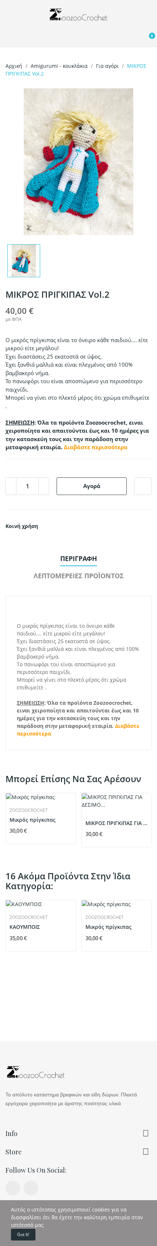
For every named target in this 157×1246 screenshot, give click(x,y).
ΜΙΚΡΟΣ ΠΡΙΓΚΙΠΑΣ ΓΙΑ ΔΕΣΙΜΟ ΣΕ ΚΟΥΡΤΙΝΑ (116, 823)
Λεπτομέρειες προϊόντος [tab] (79, 575)
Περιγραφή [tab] (78, 558)
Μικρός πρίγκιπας (32, 819)
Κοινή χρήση (46, 526)
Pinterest (63, 526)
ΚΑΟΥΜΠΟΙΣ (24, 926)
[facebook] (12, 1188)
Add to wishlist (143, 486)
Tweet (54, 526)
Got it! (23, 1234)
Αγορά (91, 486)
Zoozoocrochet (28, 810)
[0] (145, 38)
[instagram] (31, 1188)
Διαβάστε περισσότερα (95, 447)
